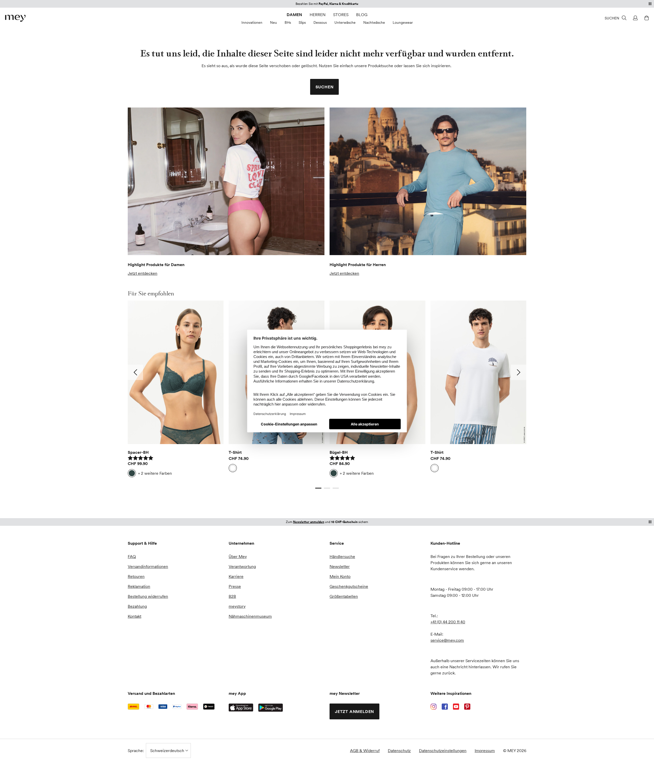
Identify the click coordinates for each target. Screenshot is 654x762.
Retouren (136, 576)
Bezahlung (137, 606)
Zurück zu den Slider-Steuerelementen (163, 482)
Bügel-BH (339, 452)
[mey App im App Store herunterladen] (241, 707)
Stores (340, 14)
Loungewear (403, 22)
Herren (317, 14)
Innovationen (251, 22)
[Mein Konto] (635, 18)
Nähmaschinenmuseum (250, 616)
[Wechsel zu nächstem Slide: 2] (518, 372)
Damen (294, 14)
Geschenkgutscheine (349, 586)
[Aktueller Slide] (318, 488)
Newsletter (340, 566)
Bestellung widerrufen (148, 596)
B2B (232, 596)
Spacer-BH (138, 452)
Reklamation (139, 586)
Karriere (236, 576)
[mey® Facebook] (445, 707)
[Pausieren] (650, 4)
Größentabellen (344, 596)
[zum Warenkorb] (646, 18)
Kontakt (134, 616)
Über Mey (238, 556)
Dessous (320, 22)
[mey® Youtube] (456, 707)
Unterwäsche (345, 22)
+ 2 (155, 473)
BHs (288, 22)
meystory (237, 606)
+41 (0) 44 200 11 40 (447, 621)
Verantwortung (242, 566)
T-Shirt (235, 452)
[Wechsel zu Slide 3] (336, 488)
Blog (361, 14)
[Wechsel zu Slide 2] (327, 488)
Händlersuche (342, 556)
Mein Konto (340, 576)
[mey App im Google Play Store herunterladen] (270, 708)
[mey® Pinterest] (467, 707)
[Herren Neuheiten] (428, 181)
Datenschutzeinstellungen (442, 750)
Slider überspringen (140, 293)
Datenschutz (399, 750)
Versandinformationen (148, 566)
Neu (273, 22)
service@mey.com (447, 640)
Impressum (485, 750)
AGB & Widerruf (365, 750)
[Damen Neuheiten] (226, 181)
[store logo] (15, 18)
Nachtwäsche (374, 22)
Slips (302, 22)
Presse (235, 586)
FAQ (132, 556)
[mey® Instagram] (433, 707)
